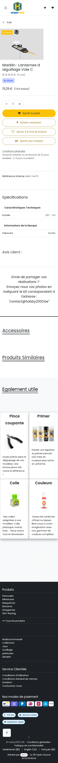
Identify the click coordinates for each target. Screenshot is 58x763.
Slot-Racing (9, 613)
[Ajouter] (20, 104)
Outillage (7, 649)
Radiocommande (12, 639)
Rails (9, 22)
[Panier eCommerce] (45, 8)
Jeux (5, 646)
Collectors (8, 642)
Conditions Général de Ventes (19, 678)
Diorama (7, 606)
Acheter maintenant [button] (30, 122)
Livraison (6, 158)
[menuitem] (11, 749)
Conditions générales (38, 742)
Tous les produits (15, 620)
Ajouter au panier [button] (31, 113)
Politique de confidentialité (29, 745)
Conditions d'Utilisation (15, 675)
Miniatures (8, 599)
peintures (7, 653)
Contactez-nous (12, 685)
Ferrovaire (8, 595)
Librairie (6, 656)
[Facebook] (7, 733)
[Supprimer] (5, 104)
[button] (29, 737)
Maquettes (8, 602)
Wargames (8, 609)
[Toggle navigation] (5, 7)
